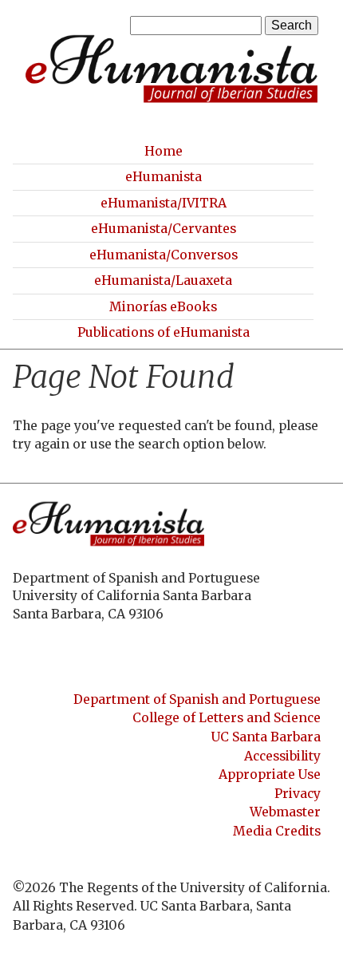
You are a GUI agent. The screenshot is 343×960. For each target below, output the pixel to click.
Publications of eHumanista (163, 332)
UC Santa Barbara (266, 737)
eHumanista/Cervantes (163, 228)
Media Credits (277, 831)
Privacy (297, 793)
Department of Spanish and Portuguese (197, 699)
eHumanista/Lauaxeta (163, 280)
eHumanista (163, 176)
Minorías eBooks (163, 306)
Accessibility (282, 755)
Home (163, 151)
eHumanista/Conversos (163, 255)
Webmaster (285, 812)
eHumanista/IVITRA (164, 203)
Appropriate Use (270, 774)
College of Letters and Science (226, 717)
